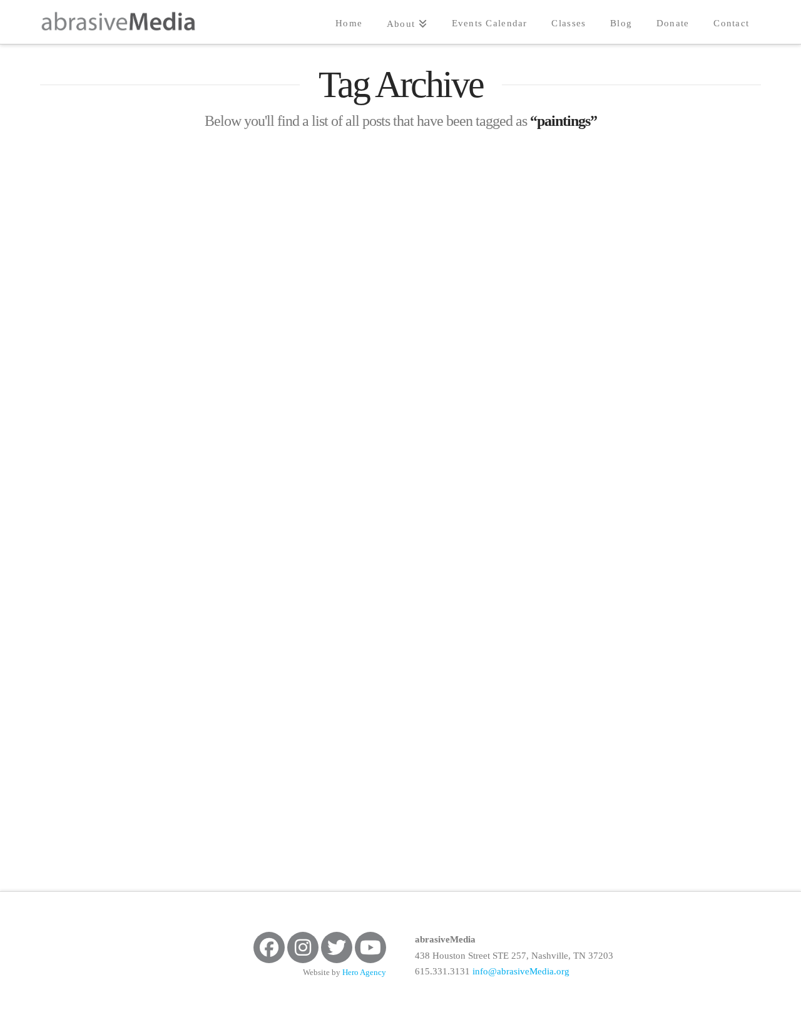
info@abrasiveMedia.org (520, 971)
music (63, 380)
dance (189, 351)
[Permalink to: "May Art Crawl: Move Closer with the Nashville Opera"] (153, 191)
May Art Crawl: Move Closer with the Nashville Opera (144, 261)
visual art (73, 408)
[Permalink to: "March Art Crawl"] (153, 583)
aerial (64, 351)
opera (114, 380)
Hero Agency (364, 972)
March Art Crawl (108, 734)
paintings (172, 380)
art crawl (128, 351)
